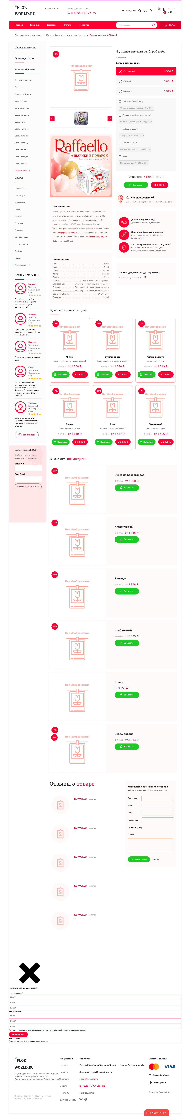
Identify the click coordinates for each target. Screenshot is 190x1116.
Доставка (51, 25)
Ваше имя (19, 463)
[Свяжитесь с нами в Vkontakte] (145, 11)
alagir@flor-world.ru (88, 1079)
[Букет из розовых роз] (77, 489)
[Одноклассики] (85, 1100)
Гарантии (35, 25)
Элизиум (120, 578)
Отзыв (131, 834)
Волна (119, 682)
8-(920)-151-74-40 (83, 13)
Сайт (130, 812)
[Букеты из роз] (113, 337)
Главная (19, 25)
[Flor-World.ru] (26, 11)
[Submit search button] (153, 25)
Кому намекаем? (16, 993)
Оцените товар (135, 827)
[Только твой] (156, 404)
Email (130, 805)
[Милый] (70, 337)
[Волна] (77, 696)
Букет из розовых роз (129, 475)
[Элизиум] (77, 593)
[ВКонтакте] (81, 1099)
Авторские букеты (76, 35)
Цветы (19, 177)
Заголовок (133, 820)
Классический (124, 527)
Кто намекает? (15, 1011)
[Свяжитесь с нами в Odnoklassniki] (139, 10)
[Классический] (77, 541)
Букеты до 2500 (24, 58)
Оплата (67, 25)
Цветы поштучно (25, 47)
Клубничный (123, 630)
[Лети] (113, 404)
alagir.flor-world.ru (30, 1096)
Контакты (84, 25)
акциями (144, 202)
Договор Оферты (68, 1099)
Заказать (62, 374)
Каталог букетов (54, 35)
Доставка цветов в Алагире (28, 35)
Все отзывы (29, 434)
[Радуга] (70, 404)
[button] (156, 1112)
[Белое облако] (77, 748)
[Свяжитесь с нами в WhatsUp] (150, 10)
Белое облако (124, 734)
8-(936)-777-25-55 (92, 1086)
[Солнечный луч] (156, 337)
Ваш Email (20, 474)
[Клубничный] (77, 644)
